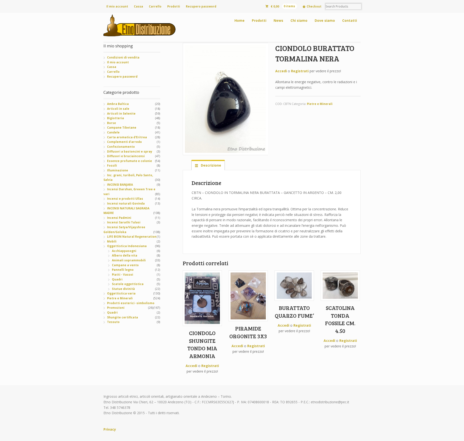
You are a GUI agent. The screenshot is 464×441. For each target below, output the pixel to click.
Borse (111, 123)
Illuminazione (117, 170)
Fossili (112, 165)
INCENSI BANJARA (120, 185)
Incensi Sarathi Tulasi (123, 222)
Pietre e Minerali (320, 104)
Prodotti (173, 6)
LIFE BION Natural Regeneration (131, 237)
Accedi (281, 71)
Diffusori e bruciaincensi (126, 156)
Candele (113, 132)
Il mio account (117, 6)
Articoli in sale (118, 109)
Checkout (314, 6)
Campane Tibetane (121, 127)
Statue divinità (123, 289)
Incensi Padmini (119, 218)
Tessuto (113, 322)
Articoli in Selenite (121, 113)
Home (239, 20)
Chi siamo (298, 20)
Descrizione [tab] (210, 165)
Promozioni (115, 308)
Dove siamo (325, 20)
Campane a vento (125, 265)
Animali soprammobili (129, 260)
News (278, 20)
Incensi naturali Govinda (126, 203)
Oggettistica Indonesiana (127, 246)
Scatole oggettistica (128, 284)
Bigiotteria (115, 118)
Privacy (109, 429)
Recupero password (201, 6)
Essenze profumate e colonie (129, 161)
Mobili (111, 241)
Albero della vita (124, 255)
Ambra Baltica (118, 104)
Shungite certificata (122, 317)
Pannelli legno (123, 270)
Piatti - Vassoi (122, 274)
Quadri (117, 279)
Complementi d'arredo (124, 142)
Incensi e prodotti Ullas (125, 199)
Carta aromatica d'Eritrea (127, 137)
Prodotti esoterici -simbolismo (130, 303)
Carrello (155, 6)
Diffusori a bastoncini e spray (129, 151)
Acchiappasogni (124, 251)
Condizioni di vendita (123, 57)
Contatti (349, 20)
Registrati (300, 71)
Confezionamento (121, 147)
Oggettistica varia (121, 293)
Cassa (138, 6)
